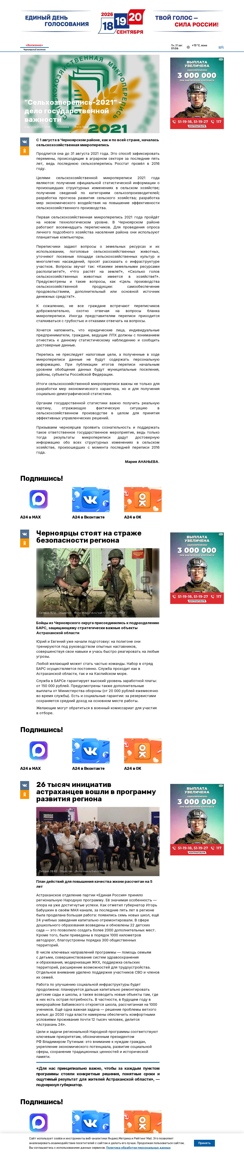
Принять (204, 1143)
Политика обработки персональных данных (138, 1147)
